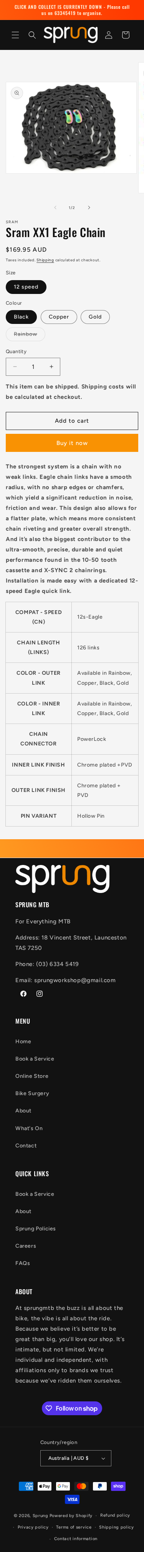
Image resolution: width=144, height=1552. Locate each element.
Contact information (76, 1538)
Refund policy (115, 1515)
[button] (15, 35)
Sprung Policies (35, 1228)
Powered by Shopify (71, 1515)
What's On (29, 1128)
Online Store (31, 1076)
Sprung (40, 1515)
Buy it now (72, 443)
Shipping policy (116, 1527)
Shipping (45, 259)
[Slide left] (55, 207)
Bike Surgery (32, 1093)
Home (23, 1041)
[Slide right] (89, 207)
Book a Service (34, 1059)
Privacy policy (33, 1527)
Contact (25, 1145)
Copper (59, 317)
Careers (25, 1246)
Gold (95, 317)
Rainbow (29, 335)
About (23, 1110)
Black (21, 317)
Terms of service (73, 1527)
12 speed (26, 287)
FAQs (22, 1263)
